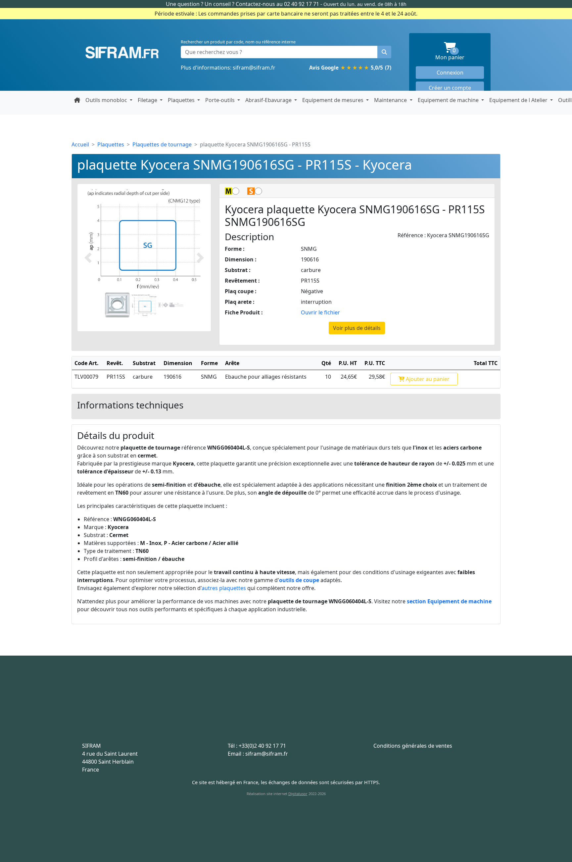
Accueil (80, 144)
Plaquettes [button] (182, 100)
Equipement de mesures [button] (333, 100)
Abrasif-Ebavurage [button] (269, 100)
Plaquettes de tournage (162, 144)
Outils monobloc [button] (106, 100)
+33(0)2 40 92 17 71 (262, 745)
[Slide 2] (144, 305)
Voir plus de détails (357, 328)
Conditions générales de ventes (412, 745)
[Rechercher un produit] (384, 52)
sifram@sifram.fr (254, 67)
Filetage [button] (148, 100)
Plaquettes (110, 144)
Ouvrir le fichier (320, 312)
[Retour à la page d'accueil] (77, 100)
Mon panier (459, 54)
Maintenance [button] (391, 100)
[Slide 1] (117, 305)
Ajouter (427, 379)
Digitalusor (298, 793)
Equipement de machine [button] (449, 100)
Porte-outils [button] (220, 100)
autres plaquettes (224, 588)
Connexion (450, 72)
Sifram (122, 52)
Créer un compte (450, 87)
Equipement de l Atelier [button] (519, 100)
